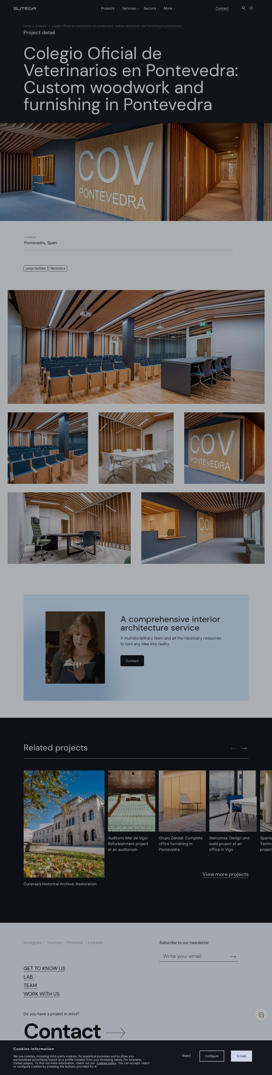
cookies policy (106, 1063)
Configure (212, 1056)
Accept (241, 1056)
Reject (186, 1055)
